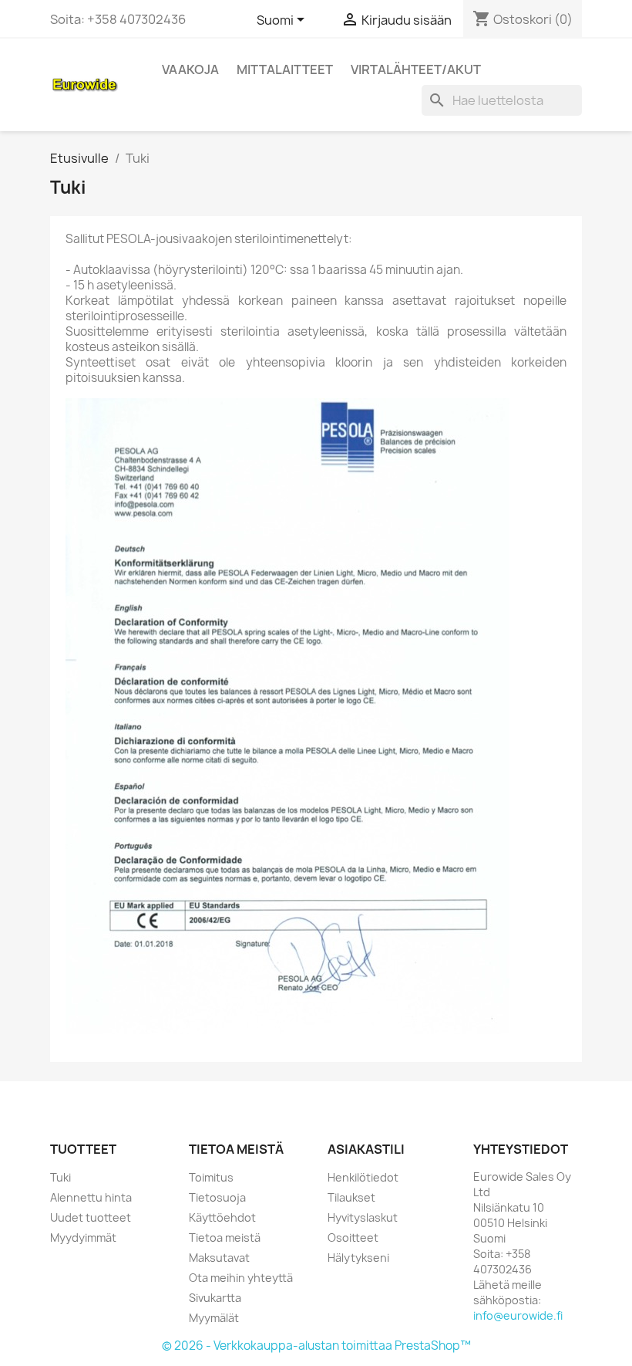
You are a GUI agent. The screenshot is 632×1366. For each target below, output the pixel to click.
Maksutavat (219, 1257)
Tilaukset (351, 1197)
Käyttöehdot (222, 1217)
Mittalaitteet (285, 69)
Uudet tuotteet (90, 1217)
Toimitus (211, 1177)
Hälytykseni (358, 1257)
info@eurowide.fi (518, 1315)
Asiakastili (366, 1149)
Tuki (60, 1177)
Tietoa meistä (225, 1237)
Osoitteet (353, 1237)
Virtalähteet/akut (416, 69)
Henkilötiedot (363, 1177)
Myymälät (214, 1317)
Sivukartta (215, 1297)
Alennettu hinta (91, 1197)
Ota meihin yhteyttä (241, 1277)
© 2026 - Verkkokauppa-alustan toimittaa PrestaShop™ (316, 1345)
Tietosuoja (217, 1197)
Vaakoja (190, 69)
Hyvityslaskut (363, 1217)
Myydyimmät (83, 1237)
